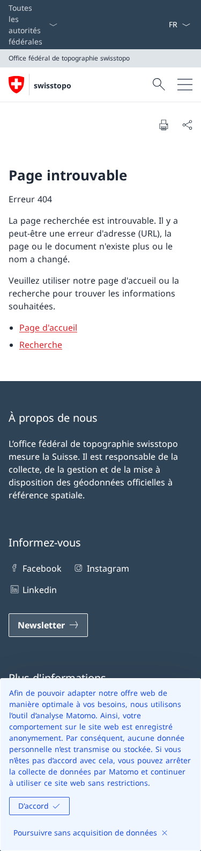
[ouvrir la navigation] (185, 84)
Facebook (42, 568)
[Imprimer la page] (163, 124)
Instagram (108, 568)
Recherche (40, 345)
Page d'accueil (48, 327)
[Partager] (187, 124)
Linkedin (40, 590)
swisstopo (52, 85)
